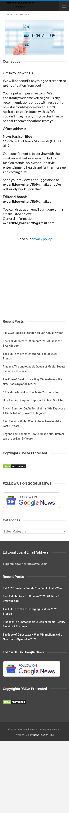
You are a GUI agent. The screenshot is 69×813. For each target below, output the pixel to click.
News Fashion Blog (43, 735)
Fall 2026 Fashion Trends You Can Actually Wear (33, 332)
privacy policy (41, 239)
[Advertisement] (34, 278)
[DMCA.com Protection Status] (14, 466)
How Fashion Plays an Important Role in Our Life (33, 400)
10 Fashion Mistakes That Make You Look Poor (32, 392)
